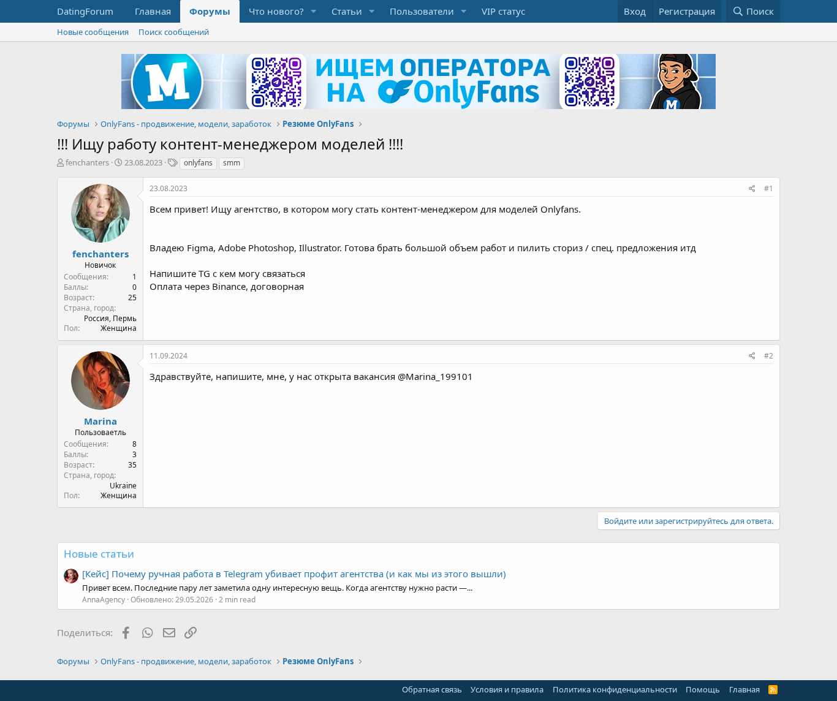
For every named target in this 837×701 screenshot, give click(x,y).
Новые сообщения (93, 31)
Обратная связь (432, 689)
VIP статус (503, 11)
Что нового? (276, 11)
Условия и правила (507, 689)
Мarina (100, 421)
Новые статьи (99, 554)
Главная (153, 11)
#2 (768, 356)
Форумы (209, 11)
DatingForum (85, 11)
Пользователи (422, 11)
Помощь (703, 689)
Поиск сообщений (173, 31)
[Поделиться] (752, 189)
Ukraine (123, 485)
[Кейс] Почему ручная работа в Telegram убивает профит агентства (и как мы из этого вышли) (294, 573)
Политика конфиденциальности (615, 689)
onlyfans (198, 162)
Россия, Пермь (110, 318)
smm (231, 162)
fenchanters (87, 162)
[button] (313, 11)
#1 (768, 188)
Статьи (346, 11)
